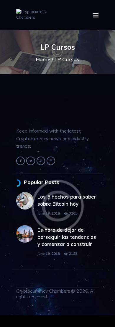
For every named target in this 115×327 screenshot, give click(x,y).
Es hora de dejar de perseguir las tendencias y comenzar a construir (66, 237)
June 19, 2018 (48, 213)
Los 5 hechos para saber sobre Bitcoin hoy (66, 200)
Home (43, 59)
